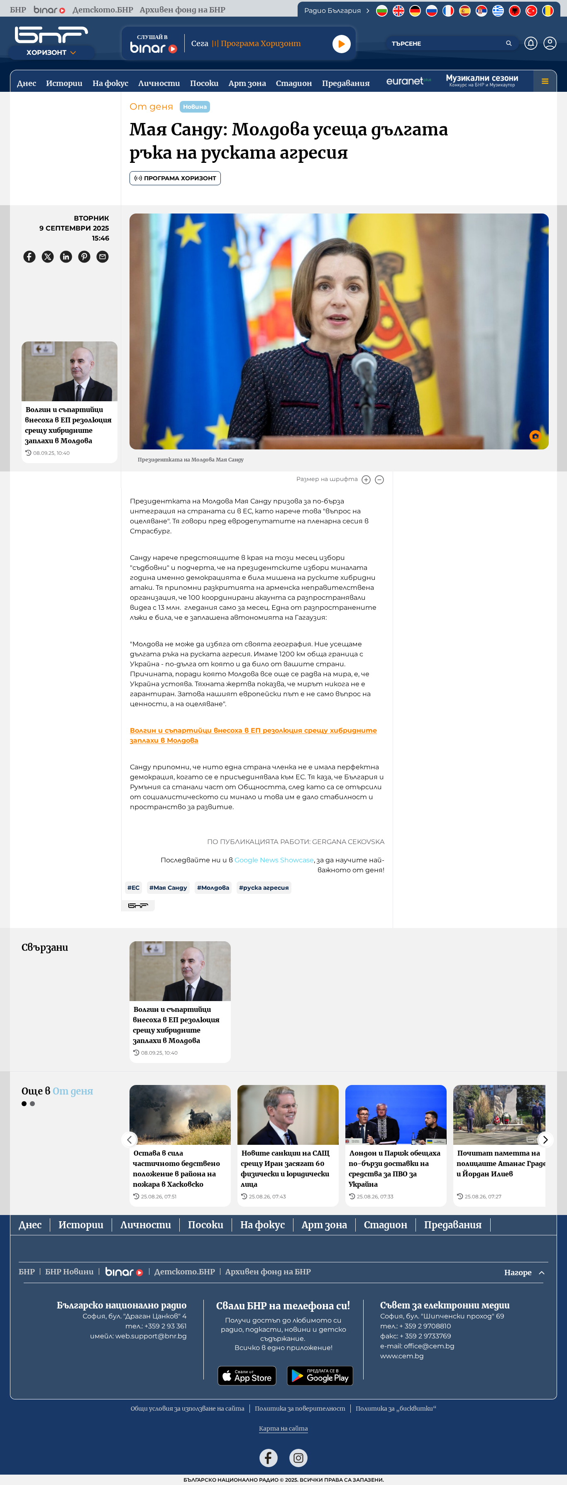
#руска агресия (264, 887)
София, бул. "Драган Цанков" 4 (135, 1316)
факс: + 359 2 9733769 (415, 1336)
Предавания (453, 1225)
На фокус (262, 1225)
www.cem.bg (402, 1356)
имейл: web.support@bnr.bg (138, 1336)
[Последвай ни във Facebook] (269, 1458)
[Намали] (379, 480)
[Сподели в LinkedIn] (66, 256)
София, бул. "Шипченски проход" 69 (442, 1316)
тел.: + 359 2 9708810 (415, 1326)
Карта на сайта (283, 1428)
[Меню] (545, 81)
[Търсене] (509, 43)
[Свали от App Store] (247, 1376)
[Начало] (51, 35)
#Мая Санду (168, 887)
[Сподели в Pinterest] (84, 256)
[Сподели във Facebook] (29, 256)
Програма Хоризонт (180, 178)
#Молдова (213, 887)
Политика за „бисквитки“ (396, 1408)
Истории (81, 1225)
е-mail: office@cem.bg (417, 1346)
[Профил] (550, 43)
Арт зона (324, 1225)
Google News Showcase (274, 860)
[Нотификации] (531, 43)
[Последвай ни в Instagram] (298, 1458)
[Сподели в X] (47, 256)
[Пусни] (341, 44)
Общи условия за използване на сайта (187, 1408)
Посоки (205, 1225)
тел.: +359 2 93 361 (156, 1326)
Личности (145, 1225)
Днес (30, 1225)
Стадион (385, 1225)
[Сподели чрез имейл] (102, 256)
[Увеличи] (366, 480)
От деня (151, 106)
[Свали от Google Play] (320, 1376)
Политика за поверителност (300, 1408)
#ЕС (133, 887)
